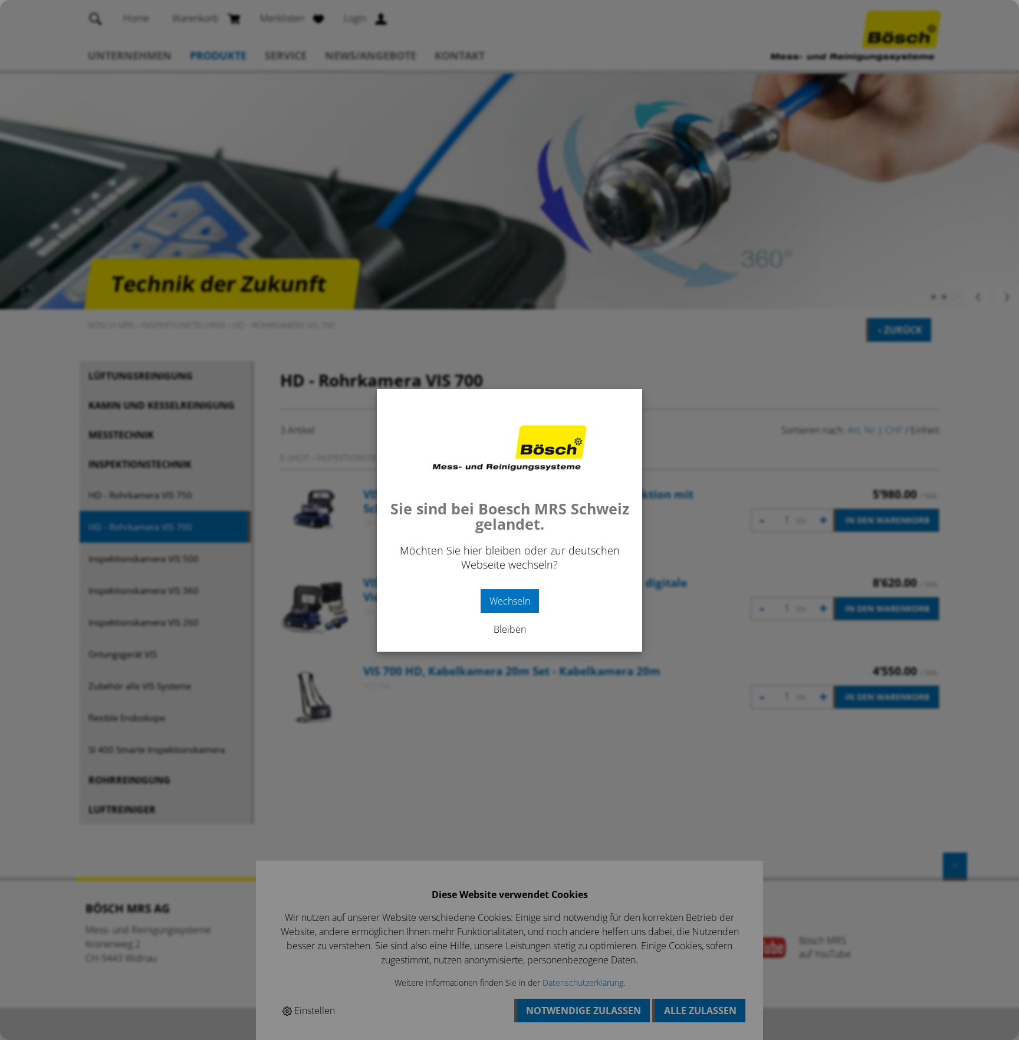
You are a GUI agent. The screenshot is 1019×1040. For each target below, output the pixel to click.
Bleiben (510, 629)
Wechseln (509, 601)
